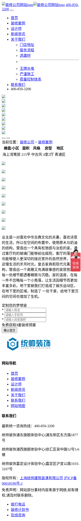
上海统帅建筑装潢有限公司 (41, 478)
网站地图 (18, 406)
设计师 (16, 29)
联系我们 (18, 85)
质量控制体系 (30, 79)
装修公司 (27, 142)
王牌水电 (27, 68)
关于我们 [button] (18, 39)
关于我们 (18, 395)
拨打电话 (18, 504)
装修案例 (18, 23)
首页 (14, 18)
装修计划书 (20, 510)
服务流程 (27, 50)
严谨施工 (27, 74)
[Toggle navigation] (12, 10)
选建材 (25, 55)
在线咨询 (18, 515)
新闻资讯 (18, 34)
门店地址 (27, 45)
